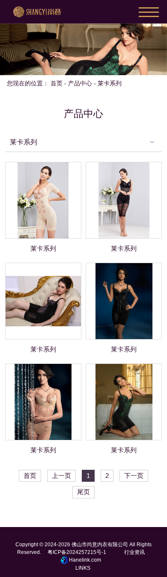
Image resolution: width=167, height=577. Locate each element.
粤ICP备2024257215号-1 (77, 552)
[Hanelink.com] (65, 560)
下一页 (133, 475)
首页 (57, 83)
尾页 (83, 492)
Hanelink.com (85, 560)
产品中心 (80, 83)
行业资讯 (134, 552)
